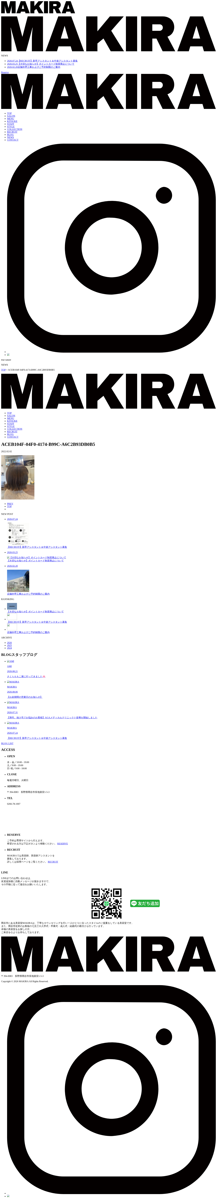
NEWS (10, 137)
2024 (9, 648)
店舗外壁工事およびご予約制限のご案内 (33, 67)
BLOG (10, 134)
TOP (9, 113)
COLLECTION (14, 129)
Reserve (5, 72)
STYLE (11, 126)
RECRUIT (12, 132)
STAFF (10, 124)
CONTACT (12, 140)
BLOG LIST (7, 743)
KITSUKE (12, 121)
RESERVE (62, 843)
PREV (10, 503)
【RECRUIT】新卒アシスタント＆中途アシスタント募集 (42, 61)
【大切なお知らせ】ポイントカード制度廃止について (40, 64)
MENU (10, 118)
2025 (9, 645)
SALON (11, 116)
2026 (9, 642)
